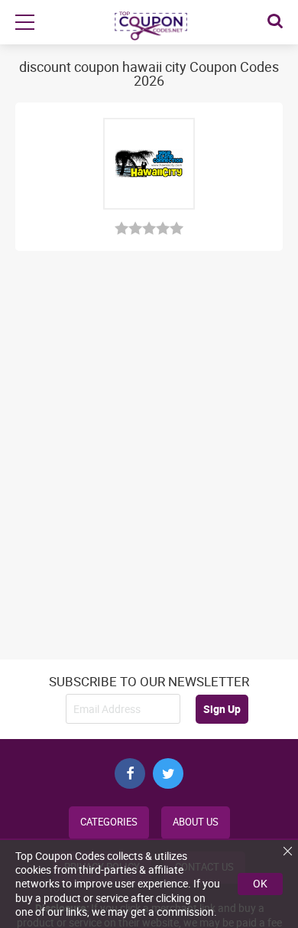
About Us (196, 822)
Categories (109, 822)
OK (260, 883)
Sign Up (222, 709)
